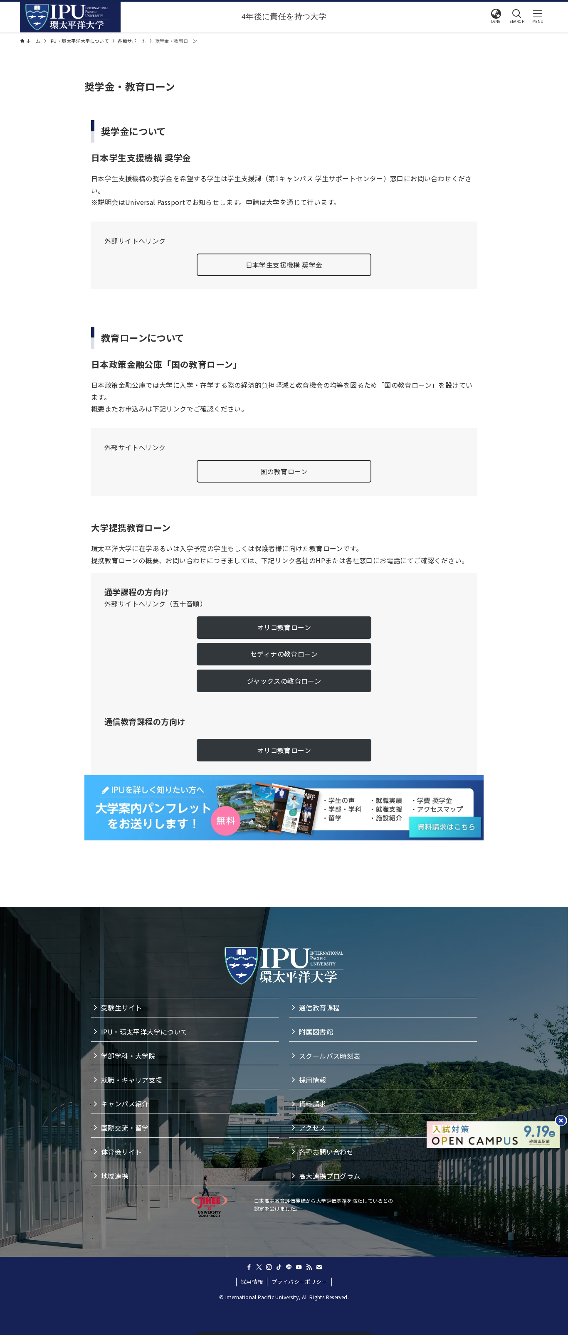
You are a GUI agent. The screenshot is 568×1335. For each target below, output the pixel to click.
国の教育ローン (284, 471)
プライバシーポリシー (299, 1282)
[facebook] (249, 1267)
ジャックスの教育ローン (284, 681)
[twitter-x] (259, 1267)
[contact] (319, 1267)
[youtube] (299, 1267)
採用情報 (252, 1282)
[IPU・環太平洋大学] (67, 17)
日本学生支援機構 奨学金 (284, 265)
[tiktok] (279, 1267)
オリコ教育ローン (284, 627)
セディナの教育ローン (284, 654)
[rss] (309, 1267)
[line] (289, 1267)
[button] (496, 16)
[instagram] (269, 1267)
